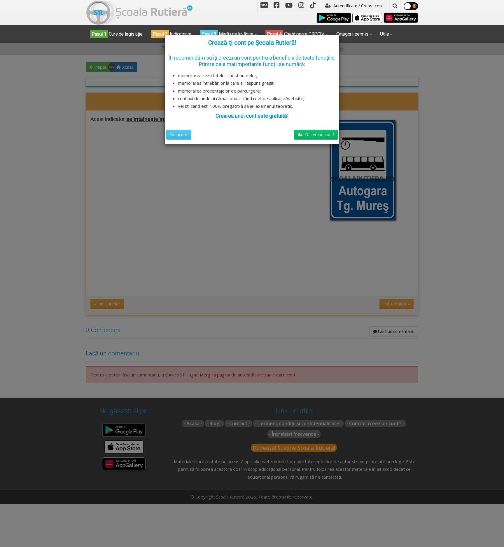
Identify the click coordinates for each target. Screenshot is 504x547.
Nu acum (178, 134)
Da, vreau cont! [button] (319, 134)
